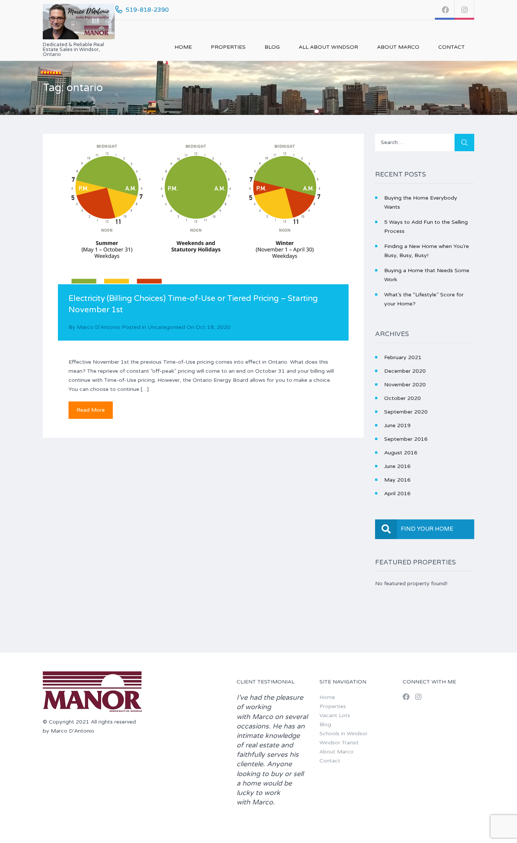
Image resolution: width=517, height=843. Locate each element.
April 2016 (397, 493)
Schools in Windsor (343, 733)
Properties (228, 47)
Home (183, 47)
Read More (90, 410)
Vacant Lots (334, 715)
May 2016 (397, 480)
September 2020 (406, 412)
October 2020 (402, 398)
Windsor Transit (339, 742)
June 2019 (397, 425)
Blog (272, 47)
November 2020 (405, 384)
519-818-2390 (147, 10)
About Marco (398, 47)
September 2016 (406, 439)
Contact (451, 47)
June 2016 (397, 466)
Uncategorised (166, 327)
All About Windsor (328, 47)
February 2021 (403, 357)
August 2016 (400, 452)
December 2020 (405, 371)
